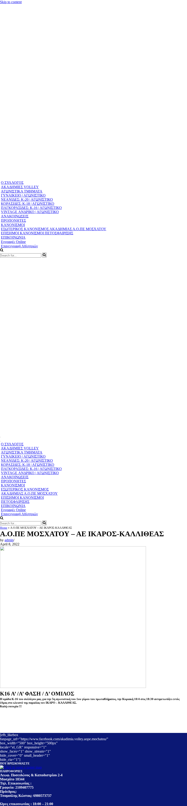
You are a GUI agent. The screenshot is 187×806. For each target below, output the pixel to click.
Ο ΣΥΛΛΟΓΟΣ (12, 183)
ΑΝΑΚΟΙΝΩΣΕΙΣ (15, 216)
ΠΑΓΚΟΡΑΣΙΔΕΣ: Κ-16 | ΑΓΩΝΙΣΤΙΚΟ (31, 208)
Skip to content (11, 2)
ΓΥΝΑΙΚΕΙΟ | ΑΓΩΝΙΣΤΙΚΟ (23, 195)
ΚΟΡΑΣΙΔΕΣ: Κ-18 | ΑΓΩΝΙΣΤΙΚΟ (27, 204)
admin (9, 540)
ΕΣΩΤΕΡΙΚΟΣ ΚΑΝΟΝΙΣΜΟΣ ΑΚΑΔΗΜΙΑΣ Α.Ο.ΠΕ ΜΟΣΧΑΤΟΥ (53, 229)
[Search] (44, 255)
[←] (87, 178)
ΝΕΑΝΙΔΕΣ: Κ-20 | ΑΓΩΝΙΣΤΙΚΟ (27, 199)
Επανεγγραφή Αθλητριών (19, 246)
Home (3, 527)
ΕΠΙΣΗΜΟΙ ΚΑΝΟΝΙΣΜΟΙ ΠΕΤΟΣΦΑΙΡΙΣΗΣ (37, 233)
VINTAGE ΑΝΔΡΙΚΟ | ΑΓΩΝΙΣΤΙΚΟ (30, 212)
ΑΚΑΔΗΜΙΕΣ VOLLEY (20, 187)
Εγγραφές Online (13, 242)
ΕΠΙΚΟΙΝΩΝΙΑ (13, 237)
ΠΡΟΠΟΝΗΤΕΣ (13, 220)
